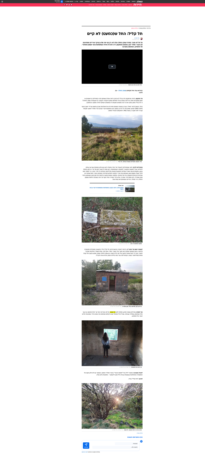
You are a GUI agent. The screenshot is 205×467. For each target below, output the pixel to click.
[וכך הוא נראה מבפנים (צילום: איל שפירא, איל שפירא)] (112, 344)
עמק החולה (122, 90)
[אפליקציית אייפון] (69, 5)
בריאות (99, 1)
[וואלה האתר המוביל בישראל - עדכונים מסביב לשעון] (140, 1)
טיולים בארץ (124, 4)
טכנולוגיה (87, 1)
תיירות (93, 1)
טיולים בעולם (118, 4)
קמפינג (104, 4)
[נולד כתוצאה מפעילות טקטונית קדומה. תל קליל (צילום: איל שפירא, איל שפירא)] (112, 139)
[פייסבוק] (65, 5)
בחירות (123, 1)
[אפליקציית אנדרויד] (71, 5)
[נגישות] (2, 2)
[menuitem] (132, 1)
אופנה (81, 1)
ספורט (128, 1)
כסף (108, 1)
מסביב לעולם (110, 4)
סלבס (112, 1)
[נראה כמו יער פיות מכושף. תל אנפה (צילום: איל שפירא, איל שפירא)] (112, 407)
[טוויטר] (67, 5)
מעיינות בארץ (98, 4)
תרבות (117, 1)
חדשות (133, 1)
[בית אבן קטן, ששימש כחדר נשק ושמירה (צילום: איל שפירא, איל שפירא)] (112, 284)
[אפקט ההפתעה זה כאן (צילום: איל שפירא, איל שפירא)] (112, 221)
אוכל (103, 1)
